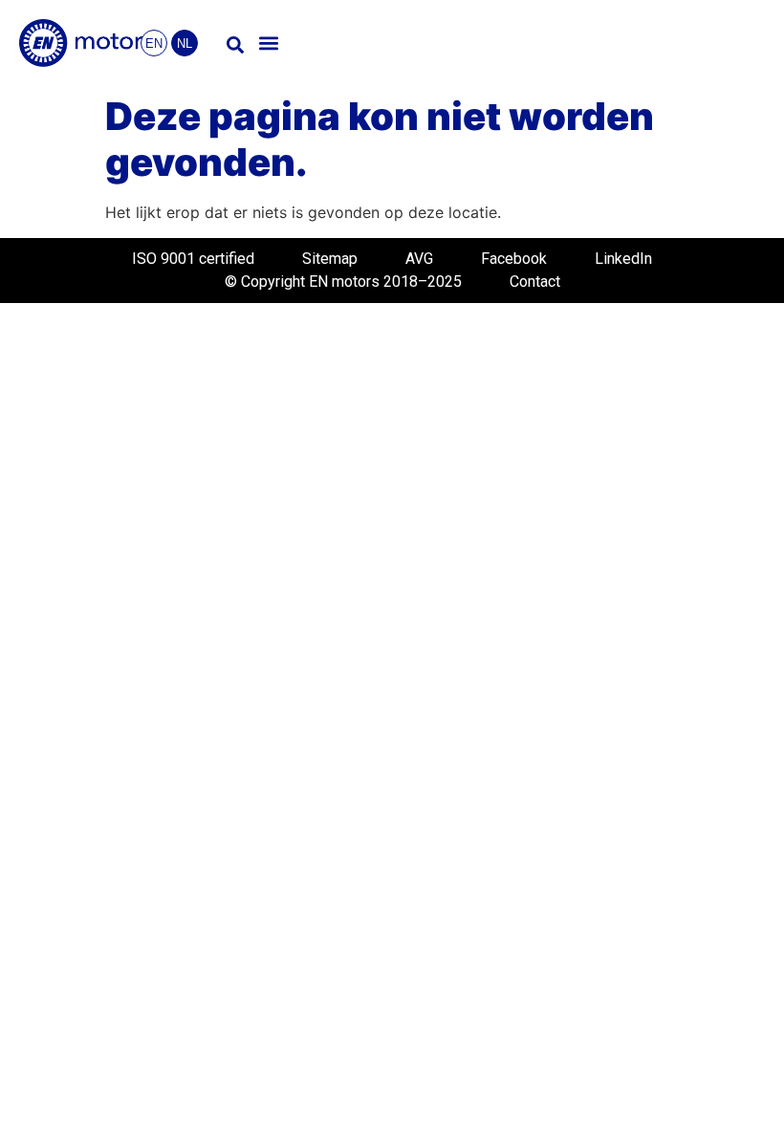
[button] (269, 43)
